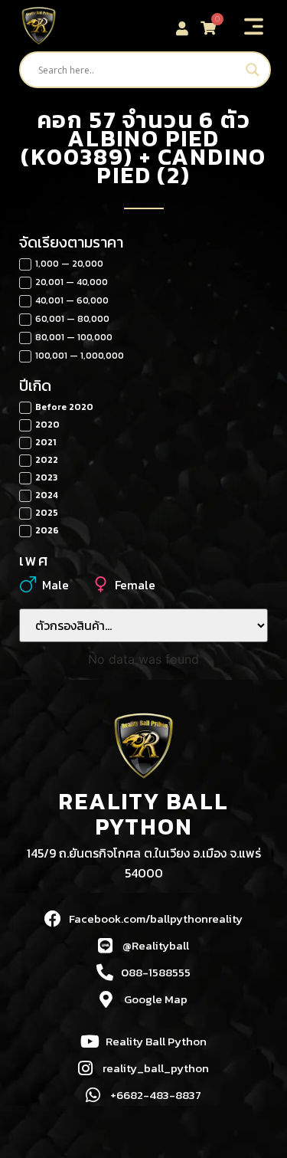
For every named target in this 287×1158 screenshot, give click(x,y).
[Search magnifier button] (252, 69)
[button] (254, 27)
